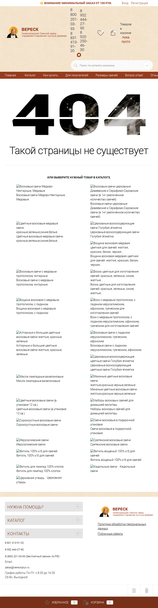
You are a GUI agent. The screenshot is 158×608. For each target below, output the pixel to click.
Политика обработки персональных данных (122, 526)
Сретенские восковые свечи (109, 444)
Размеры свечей (107, 75)
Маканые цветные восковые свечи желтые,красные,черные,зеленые (113, 391)
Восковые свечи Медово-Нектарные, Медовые (40, 197)
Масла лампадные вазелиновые (38, 381)
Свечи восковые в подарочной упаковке (110, 431)
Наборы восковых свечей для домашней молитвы (110, 411)
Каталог (30, 75)
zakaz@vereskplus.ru (17, 567)
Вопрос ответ (134, 75)
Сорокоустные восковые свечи (37, 424)
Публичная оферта (110, 533)
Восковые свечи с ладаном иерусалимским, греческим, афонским (115, 347)
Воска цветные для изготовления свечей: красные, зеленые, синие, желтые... (112, 289)
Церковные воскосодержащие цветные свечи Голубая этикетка (112, 367)
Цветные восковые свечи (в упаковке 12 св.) (41, 411)
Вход (125, 3)
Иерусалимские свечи (30, 444)
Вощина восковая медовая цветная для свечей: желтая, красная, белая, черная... (114, 260)
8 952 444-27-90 (14, 549)
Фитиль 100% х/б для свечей (35, 455)
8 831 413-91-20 (14, 542)
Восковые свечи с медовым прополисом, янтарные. (34, 282)
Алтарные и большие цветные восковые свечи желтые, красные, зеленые (39, 350)
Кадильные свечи (112, 469)
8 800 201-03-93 (74, 19)
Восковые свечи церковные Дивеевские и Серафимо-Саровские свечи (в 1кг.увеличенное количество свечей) (115, 210)
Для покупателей (76, 75)
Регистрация (139, 3)
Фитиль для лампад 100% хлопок (38, 471)
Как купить (50, 75)
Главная (10, 75)
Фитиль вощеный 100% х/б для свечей (115, 459)
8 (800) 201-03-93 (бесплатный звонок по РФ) (32, 556)
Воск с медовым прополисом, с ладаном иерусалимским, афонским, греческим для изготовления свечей (114, 321)
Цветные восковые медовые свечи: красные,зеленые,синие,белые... (40, 238)
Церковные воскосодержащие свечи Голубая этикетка (114, 234)
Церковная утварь (39, 480)
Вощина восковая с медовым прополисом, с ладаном (36, 310)
